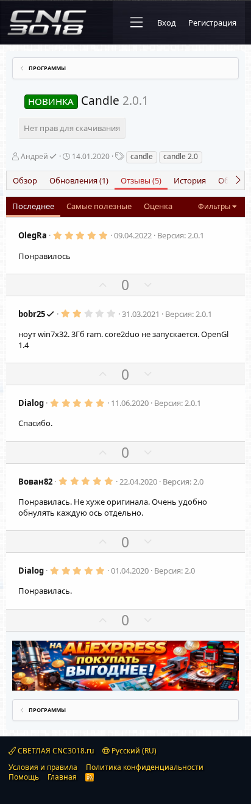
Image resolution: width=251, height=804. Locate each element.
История (190, 180)
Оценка (158, 206)
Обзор (25, 180)
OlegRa (32, 235)
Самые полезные (99, 206)
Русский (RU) (133, 750)
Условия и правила (43, 767)
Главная (62, 777)
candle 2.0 (180, 156)
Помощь (24, 777)
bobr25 (31, 313)
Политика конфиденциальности (144, 767)
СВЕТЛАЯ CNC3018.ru (55, 750)
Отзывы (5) (141, 180)
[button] (136, 22)
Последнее (33, 206)
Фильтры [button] (214, 206)
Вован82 (35, 481)
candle (141, 156)
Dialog (31, 402)
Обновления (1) (78, 180)
